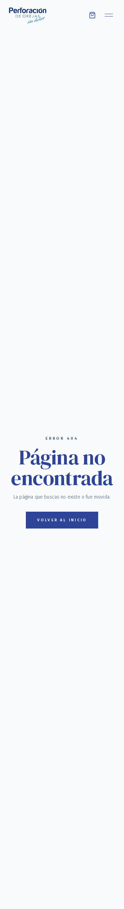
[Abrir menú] (109, 15)
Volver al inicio (62, 520)
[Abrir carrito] (92, 15)
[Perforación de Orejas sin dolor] (27, 15)
